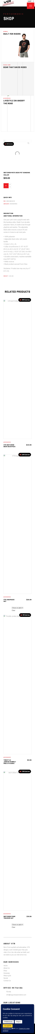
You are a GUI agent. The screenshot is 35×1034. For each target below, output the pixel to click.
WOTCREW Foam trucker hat (9, 917)
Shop (5, 970)
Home (6, 965)
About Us (7, 968)
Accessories (13, 204)
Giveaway (7, 973)
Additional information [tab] (13, 216)
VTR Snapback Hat (9, 600)
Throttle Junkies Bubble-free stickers (10, 761)
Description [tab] (8, 213)
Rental (6, 978)
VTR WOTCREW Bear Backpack (9, 446)
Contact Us (7, 980)
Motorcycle (7, 975)
